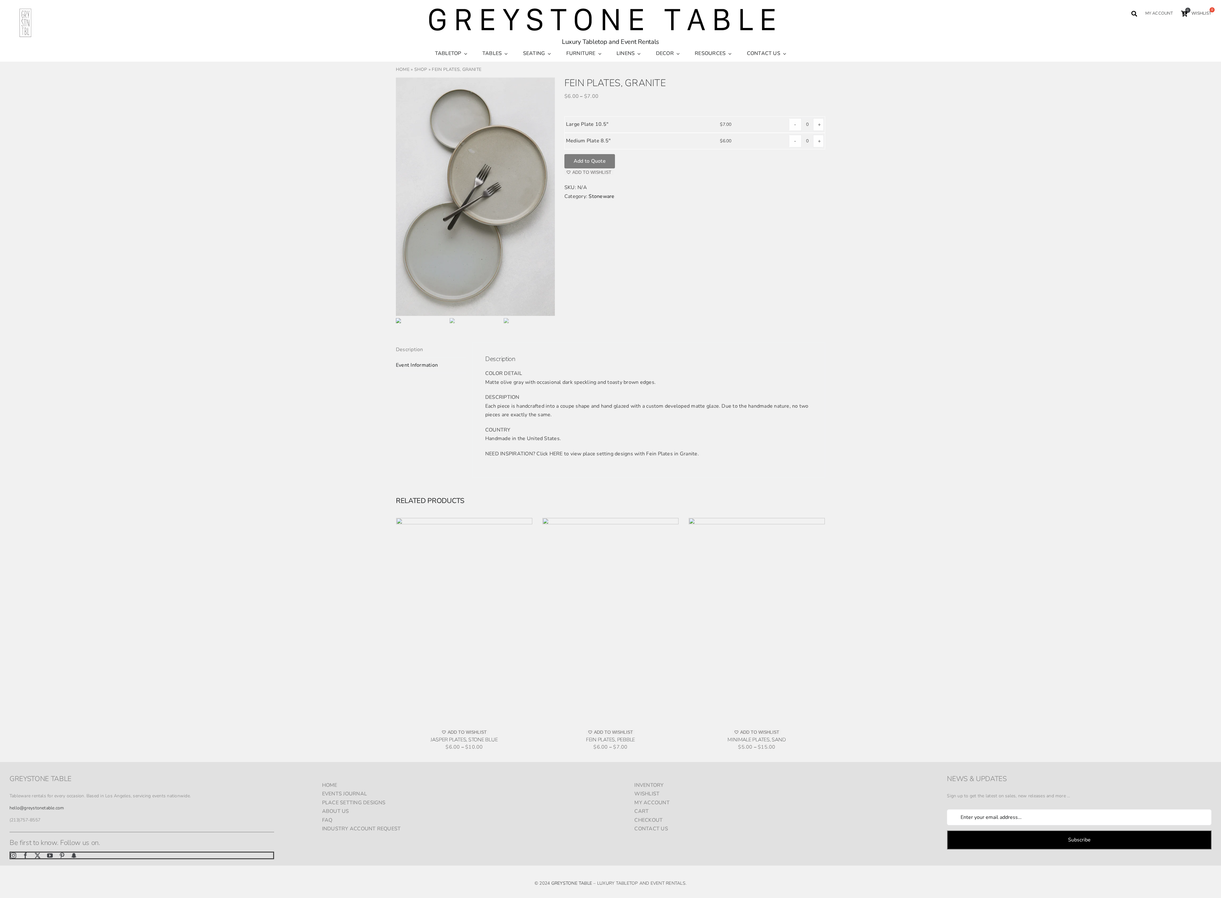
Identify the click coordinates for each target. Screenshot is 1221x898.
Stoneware (601, 196)
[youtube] (50, 855)
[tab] (431, 350)
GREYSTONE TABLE (571, 883)
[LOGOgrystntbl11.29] (25, 9)
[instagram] (13, 855)
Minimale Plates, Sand (757, 739)
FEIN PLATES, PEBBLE (610, 739)
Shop (420, 69)
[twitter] (37, 855)
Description (409, 349)
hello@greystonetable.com (37, 808)
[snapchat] (74, 855)
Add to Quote (590, 161)
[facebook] (25, 855)
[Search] (1134, 14)
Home (403, 69)
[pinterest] (62, 855)
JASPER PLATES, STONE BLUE (464, 739)
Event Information (417, 365)
